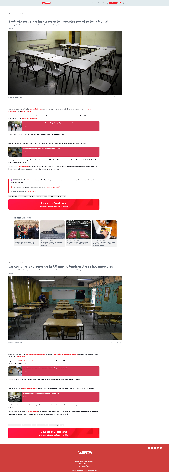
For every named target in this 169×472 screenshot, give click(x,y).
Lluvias (20, 196)
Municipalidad (61, 196)
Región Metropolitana (41, 196)
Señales (113, 3)
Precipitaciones (52, 196)
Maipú (62, 425)
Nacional (90, 3)
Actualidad (14, 14)
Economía (96, 3)
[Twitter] (117, 97)
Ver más (25, 126)
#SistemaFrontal (32, 180)
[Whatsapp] (110, 97)
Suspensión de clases (29, 196)
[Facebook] (114, 97)
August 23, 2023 (33, 191)
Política (103, 3)
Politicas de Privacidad (84, 466)
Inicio (9, 14)
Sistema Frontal (13, 196)
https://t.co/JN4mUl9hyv (53, 187)
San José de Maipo (54, 425)
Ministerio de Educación (15, 425)
